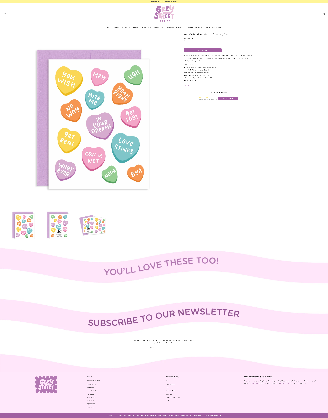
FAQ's (168, 387)
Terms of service (186, 415)
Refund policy (162, 415)
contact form (254, 384)
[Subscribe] (177, 348)
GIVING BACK (170, 391)
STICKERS (90, 387)
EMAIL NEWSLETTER (173, 397)
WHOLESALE (170, 384)
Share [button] (189, 86)
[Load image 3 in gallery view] (93, 225)
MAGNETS (90, 407)
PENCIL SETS (91, 397)
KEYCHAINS (91, 401)
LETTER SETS (91, 391)
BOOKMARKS (91, 384)
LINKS (168, 401)
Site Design (152, 415)
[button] (5, 14)
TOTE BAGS (91, 404)
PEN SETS (90, 394)
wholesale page (285, 384)
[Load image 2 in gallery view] (58, 225)
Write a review (228, 98)
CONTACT (169, 394)
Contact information (213, 415)
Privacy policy (174, 415)
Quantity (186, 41)
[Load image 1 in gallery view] (23, 225)
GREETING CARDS (93, 381)
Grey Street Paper (125, 415)
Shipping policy (199, 415)
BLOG (168, 381)
